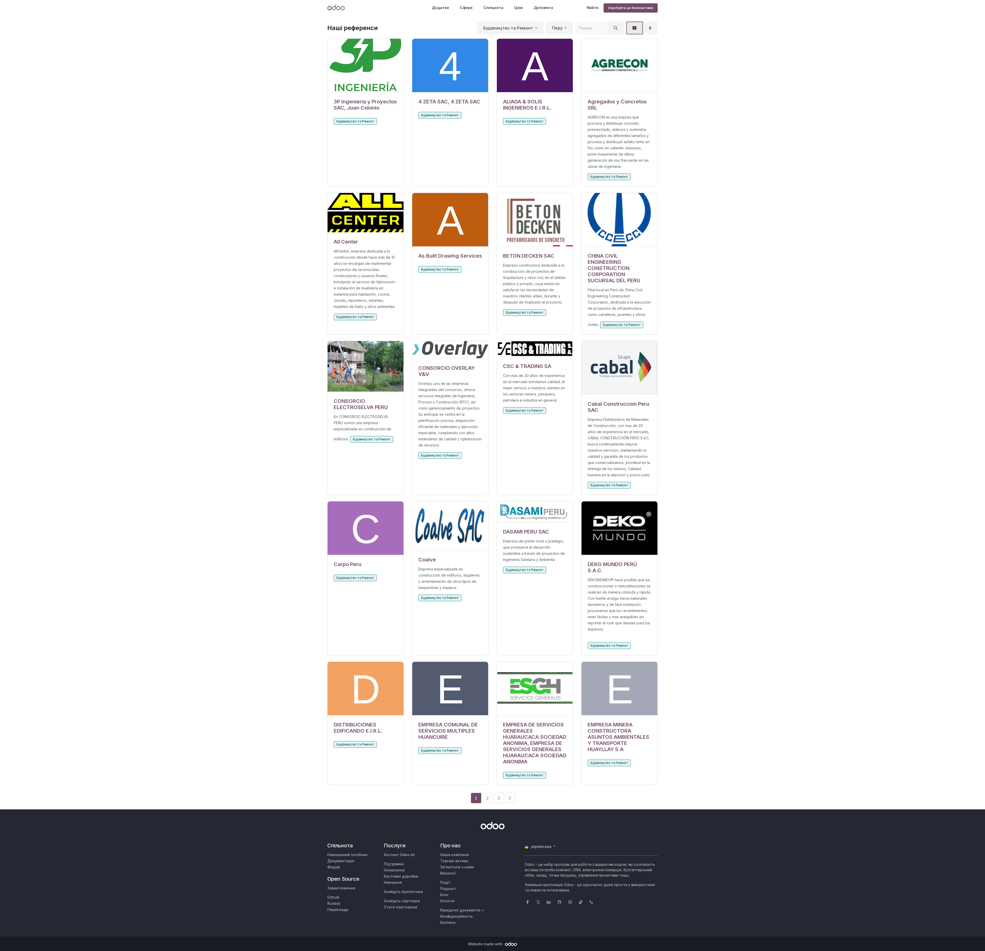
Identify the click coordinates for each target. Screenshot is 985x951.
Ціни (518, 7)
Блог (444, 894)
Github (333, 897)
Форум (333, 867)
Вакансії (448, 873)
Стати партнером (400, 907)
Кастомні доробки (401, 876)
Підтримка (394, 864)
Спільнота (493, 7)
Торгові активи (454, 861)
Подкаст (448, 888)
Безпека (448, 922)
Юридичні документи (460, 910)
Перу (557, 28)
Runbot (333, 903)
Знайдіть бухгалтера (403, 891)
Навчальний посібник (347, 854)
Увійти (592, 7)
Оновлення (394, 870)
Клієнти (447, 901)
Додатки (440, 7)
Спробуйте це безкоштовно (630, 8)
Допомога (543, 7)
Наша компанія (454, 854)
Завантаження (341, 888)
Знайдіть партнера (402, 901)
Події (445, 882)
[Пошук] (615, 28)
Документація (340, 861)
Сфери (466, 7)
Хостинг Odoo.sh (399, 854)
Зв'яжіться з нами (457, 867)
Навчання (393, 882)
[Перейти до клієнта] (365, 65)
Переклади (337, 909)
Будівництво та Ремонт (508, 28)
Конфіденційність (456, 916)
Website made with (486, 944)
